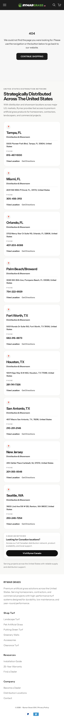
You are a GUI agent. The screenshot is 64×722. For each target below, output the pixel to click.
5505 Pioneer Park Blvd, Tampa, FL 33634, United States (29, 145)
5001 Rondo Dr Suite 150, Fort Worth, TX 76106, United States (31, 328)
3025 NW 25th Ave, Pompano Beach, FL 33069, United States (31, 281)
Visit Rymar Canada (32, 553)
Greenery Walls (11, 634)
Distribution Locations (15, 692)
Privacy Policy (43, 707)
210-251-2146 (13, 428)
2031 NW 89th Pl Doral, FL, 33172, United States (28, 190)
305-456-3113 (14, 198)
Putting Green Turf (13, 629)
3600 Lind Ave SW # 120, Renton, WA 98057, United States (30, 508)
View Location (13, 161)
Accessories (10, 640)
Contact (8, 698)
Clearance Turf (11, 645)
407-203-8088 (14, 245)
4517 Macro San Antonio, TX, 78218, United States (29, 419)
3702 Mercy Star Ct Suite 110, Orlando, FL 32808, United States (31, 235)
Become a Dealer (12, 687)
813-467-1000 (14, 155)
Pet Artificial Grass (13, 624)
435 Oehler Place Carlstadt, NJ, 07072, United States (29, 463)
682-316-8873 (14, 337)
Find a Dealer (10, 671)
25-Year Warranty (13, 666)
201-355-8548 (14, 471)
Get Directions (28, 161)
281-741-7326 (13, 384)
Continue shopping (32, 56)
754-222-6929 (14, 291)
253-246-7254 (14, 518)
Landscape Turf (11, 619)
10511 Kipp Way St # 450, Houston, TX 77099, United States (30, 374)
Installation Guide (13, 661)
